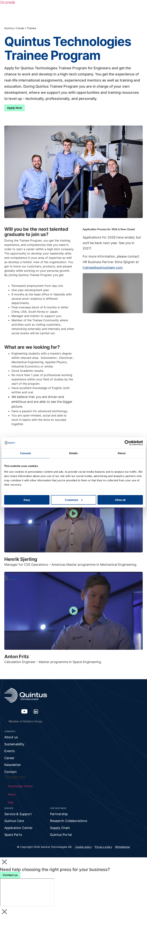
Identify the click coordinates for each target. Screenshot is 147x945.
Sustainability (14, 744)
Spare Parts (13, 835)
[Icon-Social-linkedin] (36, 711)
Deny (27, 499)
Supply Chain (60, 828)
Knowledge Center (20, 786)
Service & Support (18, 814)
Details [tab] (73, 453)
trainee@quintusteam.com (103, 267)
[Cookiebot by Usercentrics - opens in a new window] (127, 443)
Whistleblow (122, 846)
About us (11, 737)
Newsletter (12, 765)
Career (20, 28)
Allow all (120, 499)
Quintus (9, 28)
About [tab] (121, 453)
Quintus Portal (61, 835)
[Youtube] (24, 711)
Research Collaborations (68, 821)
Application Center (18, 828)
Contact (10, 772)
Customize (71, 499)
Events (9, 751)
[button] (73, 513)
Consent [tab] (25, 453)
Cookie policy (83, 846)
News (11, 794)
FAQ (10, 802)
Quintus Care (14, 821)
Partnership (59, 814)
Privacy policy (103, 846)
